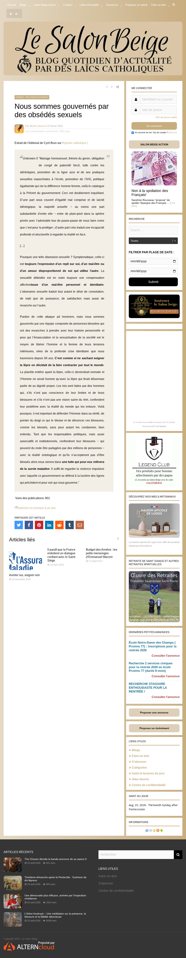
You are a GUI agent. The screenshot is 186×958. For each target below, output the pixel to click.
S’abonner (139, 761)
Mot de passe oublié (166, 117)
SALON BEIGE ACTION (154, 144)
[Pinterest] (39, 525)
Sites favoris (140, 779)
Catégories (139, 767)
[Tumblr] (69, 525)
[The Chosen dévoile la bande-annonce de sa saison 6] (13, 871)
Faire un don (140, 755)
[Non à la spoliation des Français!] (154, 184)
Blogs (23, 4)
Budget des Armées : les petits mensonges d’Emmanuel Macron (101, 553)
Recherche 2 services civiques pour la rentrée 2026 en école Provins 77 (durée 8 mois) (150, 667)
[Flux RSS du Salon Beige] (157, 830)
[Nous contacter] (150, 830)
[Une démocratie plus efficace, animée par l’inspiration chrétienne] (13, 907)
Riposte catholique (74, 142)
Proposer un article (136, 4)
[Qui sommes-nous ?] (146, 830)
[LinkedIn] (49, 525)
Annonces (112, 4)
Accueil (11, 4)
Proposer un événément (154, 728)
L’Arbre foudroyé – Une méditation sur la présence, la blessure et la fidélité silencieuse (55, 915)
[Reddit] (59, 525)
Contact (67, 4)
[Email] (80, 525)
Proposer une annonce (154, 712)
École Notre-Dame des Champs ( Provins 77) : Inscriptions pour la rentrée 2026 (152, 646)
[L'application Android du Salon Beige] (161, 830)
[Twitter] (19, 525)
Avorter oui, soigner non (24, 575)
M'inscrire (172, 132)
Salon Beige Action (45, 4)
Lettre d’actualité (89, 4)
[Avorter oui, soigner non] (25, 569)
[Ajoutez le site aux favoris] (154, 830)
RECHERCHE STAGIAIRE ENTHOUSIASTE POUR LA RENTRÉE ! (148, 687)
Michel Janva (37, 126)
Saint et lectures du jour (148, 773)
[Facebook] (29, 525)
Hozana (162, 426)
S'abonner (105, 883)
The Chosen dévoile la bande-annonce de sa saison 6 (56, 859)
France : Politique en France (32, 97)
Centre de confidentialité (148, 785)
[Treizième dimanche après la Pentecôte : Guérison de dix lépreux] (13, 889)
